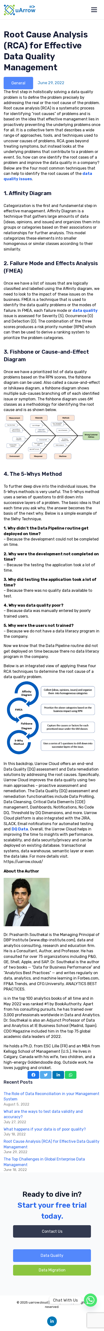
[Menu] (94, 10)
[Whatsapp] (90, 1300)
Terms (54, 1302)
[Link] (20, 9)
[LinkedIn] (52, 1321)
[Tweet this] (46, 1075)
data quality (85, 310)
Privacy (67, 1302)
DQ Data (20, 829)
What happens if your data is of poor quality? (45, 1129)
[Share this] (33, 1075)
